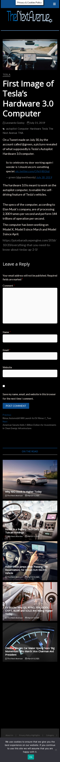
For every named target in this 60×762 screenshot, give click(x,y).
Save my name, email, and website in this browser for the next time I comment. (29, 396)
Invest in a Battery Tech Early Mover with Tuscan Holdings (29, 530)
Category (50, 735)
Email (6, 350)
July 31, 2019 (37, 122)
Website (7, 367)
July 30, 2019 (44, 177)
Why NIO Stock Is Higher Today (23, 491)
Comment (9, 285)
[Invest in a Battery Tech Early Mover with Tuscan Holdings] (30, 520)
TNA (20, 132)
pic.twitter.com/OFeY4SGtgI (33, 171)
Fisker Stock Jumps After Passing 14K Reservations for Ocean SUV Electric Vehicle (26, 570)
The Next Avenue (15, 495)
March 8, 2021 (33, 658)
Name (7, 332)
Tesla (6, 74)
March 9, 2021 (33, 495)
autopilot (11, 128)
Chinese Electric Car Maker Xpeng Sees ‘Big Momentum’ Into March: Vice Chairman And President (30, 651)
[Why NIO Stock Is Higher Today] (30, 479)
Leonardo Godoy (14, 122)
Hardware (35, 128)
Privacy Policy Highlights (29, 735)
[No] (56, 749)
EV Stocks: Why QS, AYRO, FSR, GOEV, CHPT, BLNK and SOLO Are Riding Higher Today (29, 610)
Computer (23, 128)
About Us (9, 735)
